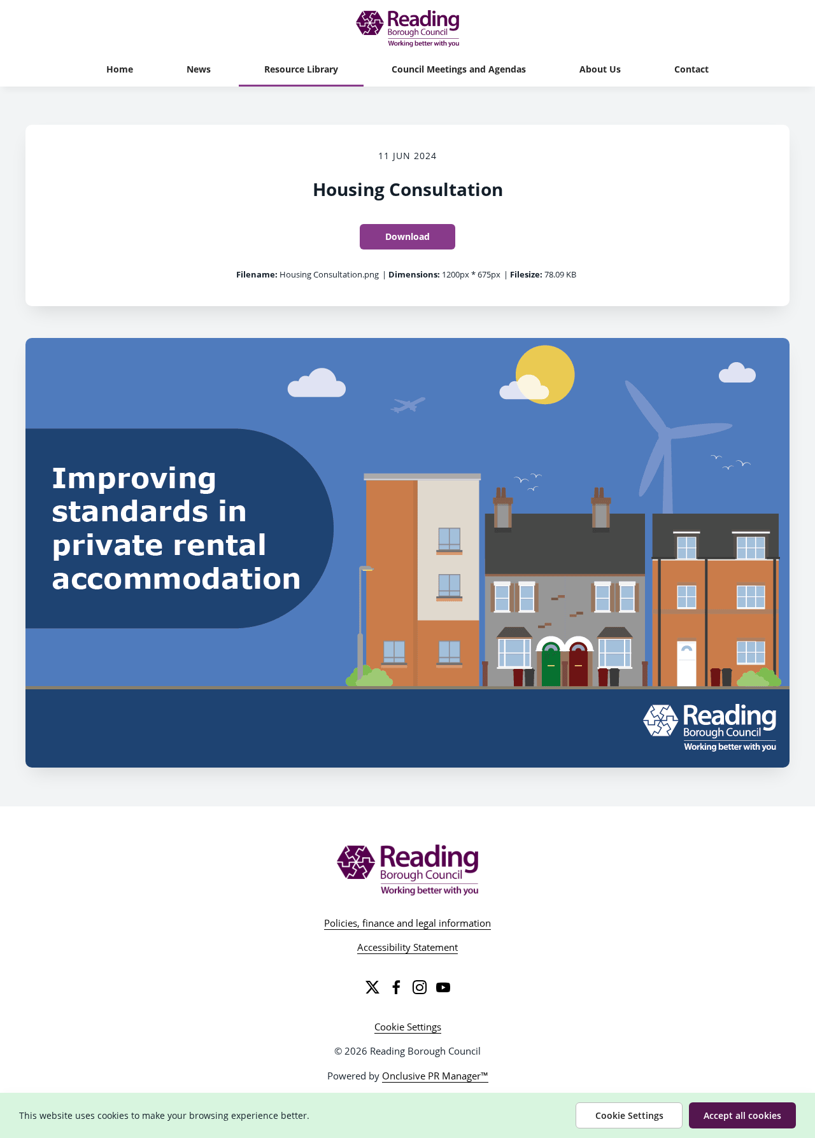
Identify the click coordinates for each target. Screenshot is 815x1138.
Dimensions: (414, 274)
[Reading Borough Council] (408, 870)
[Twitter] (372, 987)
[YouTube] (443, 987)
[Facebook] (396, 987)
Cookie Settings (407, 1026)
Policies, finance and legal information (407, 923)
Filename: (257, 274)
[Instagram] (420, 987)
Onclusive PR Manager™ (435, 1075)
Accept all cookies (742, 1115)
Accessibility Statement (407, 947)
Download (407, 236)
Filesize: (526, 274)
